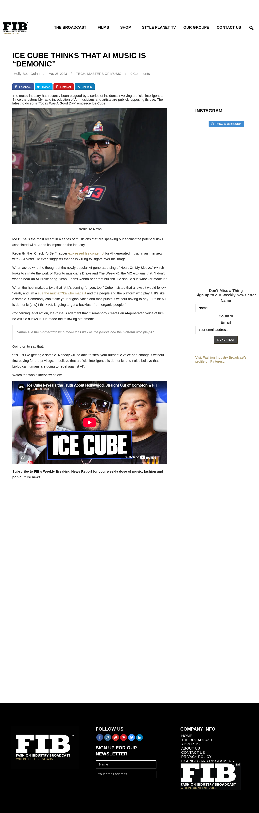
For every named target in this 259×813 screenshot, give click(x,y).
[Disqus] (89, 542)
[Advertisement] (111, 8)
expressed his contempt (86, 253)
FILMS (103, 27)
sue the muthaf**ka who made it (62, 293)
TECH (80, 74)
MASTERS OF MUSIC (104, 74)
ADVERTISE (191, 744)
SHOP (125, 27)
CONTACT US (229, 27)
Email (226, 322)
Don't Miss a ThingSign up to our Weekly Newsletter (225, 293)
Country (226, 316)
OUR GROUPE (196, 27)
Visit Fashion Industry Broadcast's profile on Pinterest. (220, 359)
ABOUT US (190, 748)
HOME (186, 736)
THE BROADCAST (70, 27)
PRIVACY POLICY (196, 757)
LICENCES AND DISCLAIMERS (207, 761)
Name (226, 300)
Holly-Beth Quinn (27, 74)
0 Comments (140, 74)
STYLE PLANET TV (159, 27)
